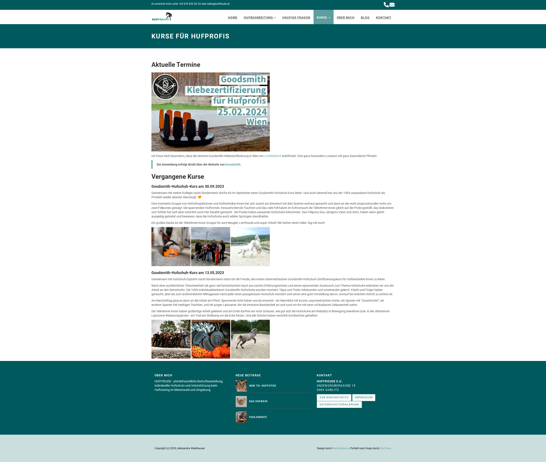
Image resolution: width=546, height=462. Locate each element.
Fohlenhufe (258, 417)
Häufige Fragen (296, 17)
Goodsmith (232, 164)
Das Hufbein (258, 401)
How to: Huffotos (262, 385)
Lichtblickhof (272, 156)
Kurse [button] (322, 17)
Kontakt (383, 17)
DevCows (385, 448)
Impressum (364, 397)
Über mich (345, 17)
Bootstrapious (341, 448)
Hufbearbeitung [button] (259, 17)
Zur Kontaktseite (334, 397)
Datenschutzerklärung (339, 404)
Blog (365, 17)
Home (232, 17)
